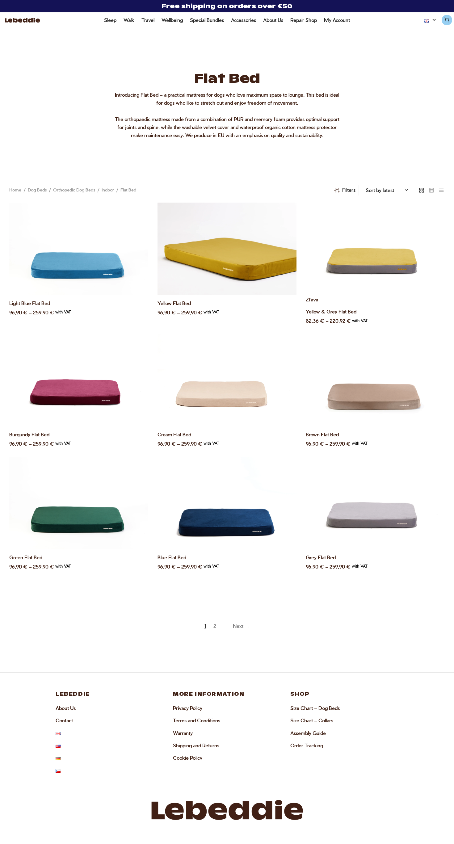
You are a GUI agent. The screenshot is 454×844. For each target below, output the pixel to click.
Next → (241, 626)
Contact (64, 720)
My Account (337, 20)
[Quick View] (135, 227)
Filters (348, 190)
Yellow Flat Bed (174, 303)
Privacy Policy (187, 708)
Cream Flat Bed (174, 434)
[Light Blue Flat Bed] (78, 249)
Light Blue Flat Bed (29, 303)
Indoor (108, 189)
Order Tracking (306, 745)
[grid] (421, 190)
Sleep (110, 20)
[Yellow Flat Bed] (227, 249)
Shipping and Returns (196, 745)
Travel (147, 20)
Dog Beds (37, 189)
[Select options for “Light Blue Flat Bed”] (135, 212)
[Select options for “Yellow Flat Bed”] (284, 212)
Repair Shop (303, 20)
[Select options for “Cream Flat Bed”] (284, 344)
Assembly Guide (308, 733)
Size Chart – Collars (311, 720)
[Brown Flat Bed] (375, 380)
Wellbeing (172, 20)
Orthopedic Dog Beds (74, 189)
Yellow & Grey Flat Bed (331, 311)
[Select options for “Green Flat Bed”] (135, 466)
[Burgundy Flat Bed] (78, 380)
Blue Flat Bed (172, 557)
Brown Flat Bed (322, 434)
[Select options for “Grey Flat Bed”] (432, 466)
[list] (441, 190)
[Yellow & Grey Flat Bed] (375, 249)
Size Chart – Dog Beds (315, 708)
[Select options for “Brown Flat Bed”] (432, 344)
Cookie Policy (187, 758)
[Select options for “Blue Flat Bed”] (284, 466)
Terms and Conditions (196, 720)
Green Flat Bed (25, 557)
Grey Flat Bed (321, 557)
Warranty (183, 733)
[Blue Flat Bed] (227, 503)
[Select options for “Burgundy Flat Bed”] (135, 344)
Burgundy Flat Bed (29, 434)
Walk (129, 20)
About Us (273, 20)
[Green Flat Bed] (78, 503)
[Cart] (446, 20)
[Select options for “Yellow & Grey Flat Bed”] (432, 213)
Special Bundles (207, 20)
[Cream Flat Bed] (227, 380)
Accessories (243, 20)
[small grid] (431, 190)
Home (15, 189)
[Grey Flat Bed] (375, 503)
